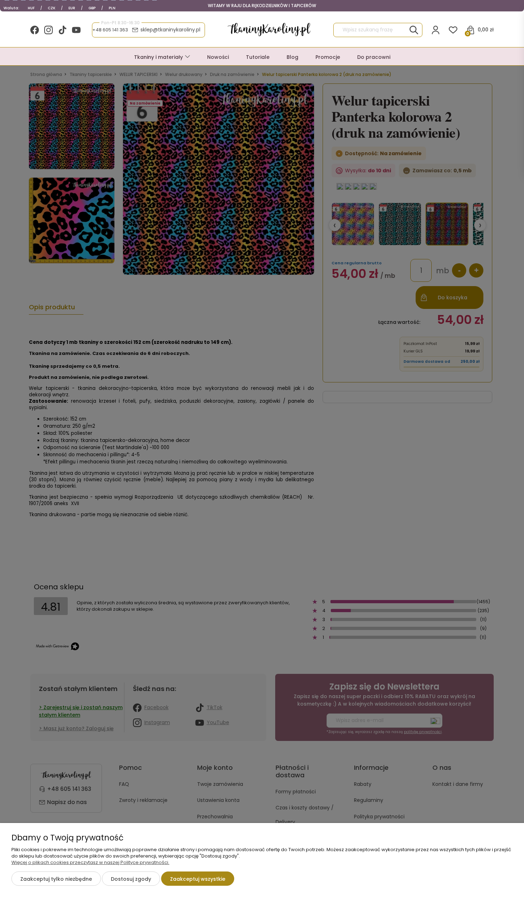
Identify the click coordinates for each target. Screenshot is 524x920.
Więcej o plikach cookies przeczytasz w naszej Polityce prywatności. (90, 862)
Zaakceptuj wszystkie (197, 879)
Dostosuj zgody (131, 879)
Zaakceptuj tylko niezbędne (56, 879)
